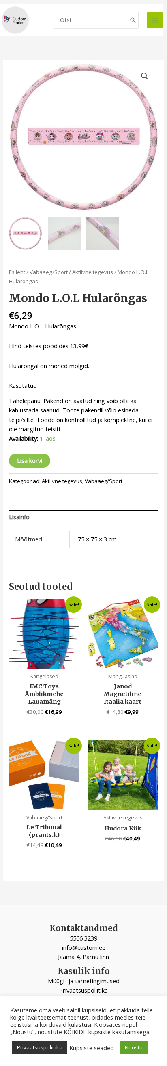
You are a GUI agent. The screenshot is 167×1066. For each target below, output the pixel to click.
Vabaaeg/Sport (49, 272)
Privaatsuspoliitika (83, 990)
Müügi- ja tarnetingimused (84, 981)
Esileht (17, 272)
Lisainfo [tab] (19, 517)
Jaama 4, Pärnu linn (83, 957)
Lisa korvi (29, 460)
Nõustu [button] (134, 1047)
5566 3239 (83, 938)
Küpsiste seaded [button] (91, 1047)
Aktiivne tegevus (92, 272)
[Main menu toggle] (155, 20)
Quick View (44, 662)
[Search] (133, 20)
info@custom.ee (83, 947)
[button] (144, 76)
